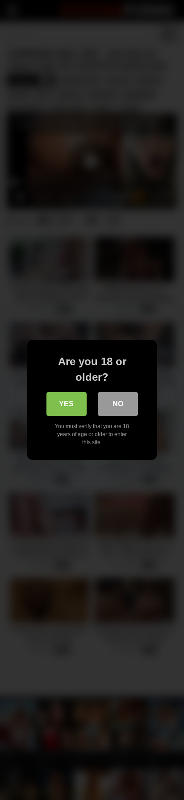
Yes (66, 404)
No (118, 404)
